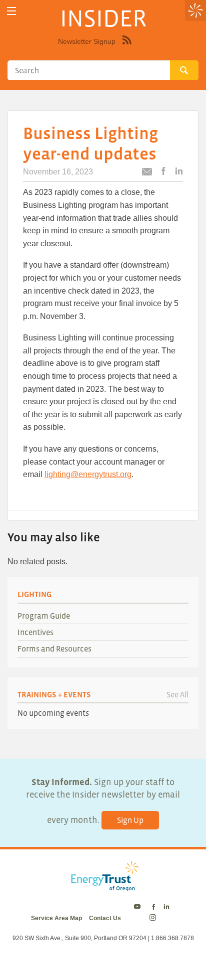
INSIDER (103, 17)
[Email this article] (147, 173)
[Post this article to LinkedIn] (179, 171)
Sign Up (130, 819)
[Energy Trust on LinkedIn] (167, 907)
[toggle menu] (11, 11)
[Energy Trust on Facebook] (153, 907)
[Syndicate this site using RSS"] (127, 47)
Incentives (36, 632)
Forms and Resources (55, 648)
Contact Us (105, 918)
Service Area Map (56, 918)
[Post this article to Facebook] (164, 171)
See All (177, 694)
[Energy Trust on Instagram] (154, 918)
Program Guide (44, 615)
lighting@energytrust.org (88, 474)
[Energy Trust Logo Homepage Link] (103, 885)
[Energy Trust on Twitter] (139, 907)
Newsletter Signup (87, 41)
